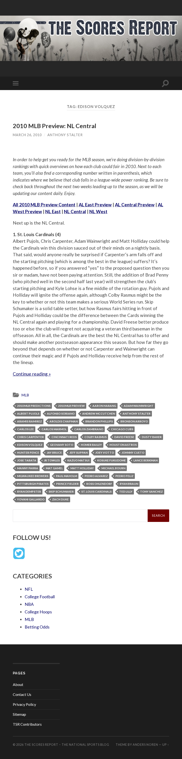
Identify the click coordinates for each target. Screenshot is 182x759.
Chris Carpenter (30, 437)
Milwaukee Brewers (32, 476)
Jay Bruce (54, 452)
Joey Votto (104, 452)
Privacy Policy (24, 704)
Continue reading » (32, 374)
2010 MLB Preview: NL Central (54, 125)
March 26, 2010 (27, 135)
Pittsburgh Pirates (33, 484)
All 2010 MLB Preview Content (44, 204)
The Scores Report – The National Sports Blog (66, 744)
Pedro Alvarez (96, 476)
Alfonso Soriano (61, 413)
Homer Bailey (91, 445)
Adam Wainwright (139, 406)
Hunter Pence (28, 452)
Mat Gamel (54, 468)
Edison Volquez (29, 445)
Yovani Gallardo (31, 499)
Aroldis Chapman (64, 421)
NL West (98, 211)
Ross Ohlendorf (99, 484)
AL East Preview (95, 204)
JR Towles (52, 460)
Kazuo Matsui (78, 460)
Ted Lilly (125, 491)
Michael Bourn (113, 468)
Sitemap (19, 714)
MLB (25, 395)
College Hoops (38, 611)
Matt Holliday (82, 468)
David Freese (124, 437)
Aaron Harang (104, 406)
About (18, 684)
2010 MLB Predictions (33, 406)
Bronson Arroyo (134, 421)
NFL (29, 589)
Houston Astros (123, 445)
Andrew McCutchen (98, 413)
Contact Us (22, 694)
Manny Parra (27, 468)
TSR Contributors (27, 724)
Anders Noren (145, 744)
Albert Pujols (28, 413)
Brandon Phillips (99, 421)
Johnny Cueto (133, 452)
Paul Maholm (66, 476)
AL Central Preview (135, 204)
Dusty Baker (152, 437)
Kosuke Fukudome (111, 460)
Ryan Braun (129, 484)
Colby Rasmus (95, 437)
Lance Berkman (145, 460)
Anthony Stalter (65, 135)
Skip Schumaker (61, 491)
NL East (53, 211)
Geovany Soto (61, 445)
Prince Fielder (67, 484)
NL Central (75, 211)
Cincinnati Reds (64, 437)
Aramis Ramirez (29, 421)
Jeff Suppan (78, 452)
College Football (40, 596)
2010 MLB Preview (71, 406)
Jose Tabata (26, 460)
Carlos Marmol (54, 429)
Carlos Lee (25, 429)
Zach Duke (60, 499)
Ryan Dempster (29, 491)
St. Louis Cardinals (96, 491)
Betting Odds (37, 626)
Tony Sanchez (151, 491)
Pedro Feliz (124, 476)
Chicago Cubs (122, 429)
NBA (29, 604)
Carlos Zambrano (88, 429)
